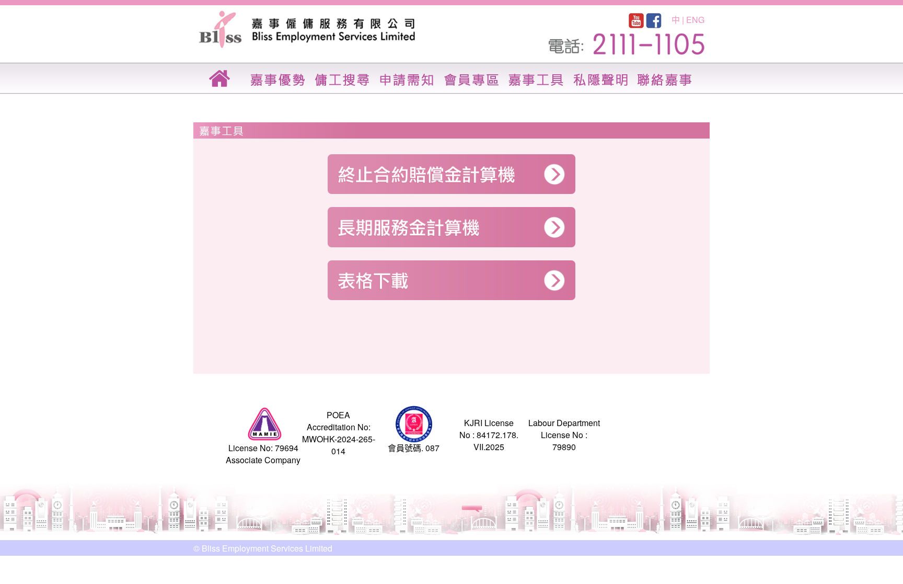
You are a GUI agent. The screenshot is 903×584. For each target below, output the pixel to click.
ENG (695, 20)
